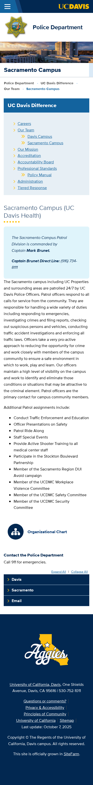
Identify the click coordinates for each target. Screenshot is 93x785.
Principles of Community (45, 714)
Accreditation (29, 155)
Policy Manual (40, 175)
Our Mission (28, 149)
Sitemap (67, 720)
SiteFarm (71, 754)
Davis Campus (40, 136)
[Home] (16, 27)
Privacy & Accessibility (45, 707)
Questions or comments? (45, 701)
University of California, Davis (35, 684)
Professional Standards (37, 168)
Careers (24, 123)
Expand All (58, 572)
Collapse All (79, 572)
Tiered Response (32, 188)
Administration (30, 181)
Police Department (58, 27)
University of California (36, 720)
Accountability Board (36, 162)
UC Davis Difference (57, 83)
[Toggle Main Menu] (7, 6)
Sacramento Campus (45, 143)
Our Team (12, 88)
